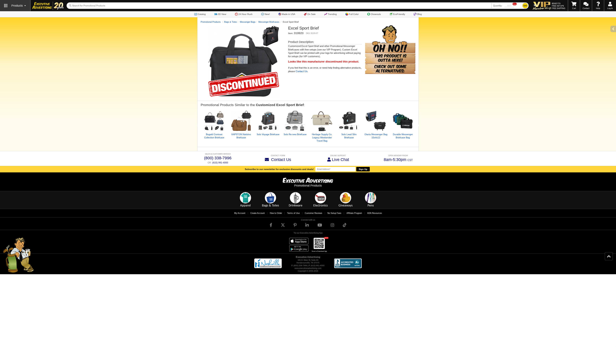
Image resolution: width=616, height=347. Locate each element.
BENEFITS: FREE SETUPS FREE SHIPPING (558, 5)
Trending (332, 14)
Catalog (202, 14)
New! (267, 14)
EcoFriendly (399, 14)
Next (417, 125)
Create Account (257, 213)
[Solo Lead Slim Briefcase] (349, 121)
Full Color (354, 14)
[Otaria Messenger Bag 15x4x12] (376, 121)
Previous (198, 125)
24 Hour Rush (245, 14)
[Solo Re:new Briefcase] (295, 121)
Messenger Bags (248, 22)
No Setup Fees (334, 213)
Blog (419, 14)
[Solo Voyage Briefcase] (268, 121)
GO (525, 5)
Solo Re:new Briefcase (295, 134)
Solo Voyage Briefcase (268, 134)
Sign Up (363, 169)
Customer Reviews (313, 213)
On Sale (311, 14)
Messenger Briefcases (268, 22)
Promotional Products (211, 22)
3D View (222, 14)
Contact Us (302, 71)
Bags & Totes (230, 22)
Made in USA (288, 14)
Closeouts (376, 14)
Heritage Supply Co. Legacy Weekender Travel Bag (322, 137)
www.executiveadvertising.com (308, 268)
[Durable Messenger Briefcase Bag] (403, 121)
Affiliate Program (354, 213)
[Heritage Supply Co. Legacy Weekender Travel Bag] (322, 121)
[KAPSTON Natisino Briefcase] (241, 121)
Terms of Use (293, 213)
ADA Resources (374, 213)
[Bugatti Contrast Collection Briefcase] (214, 121)
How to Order (276, 213)
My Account (239, 213)
